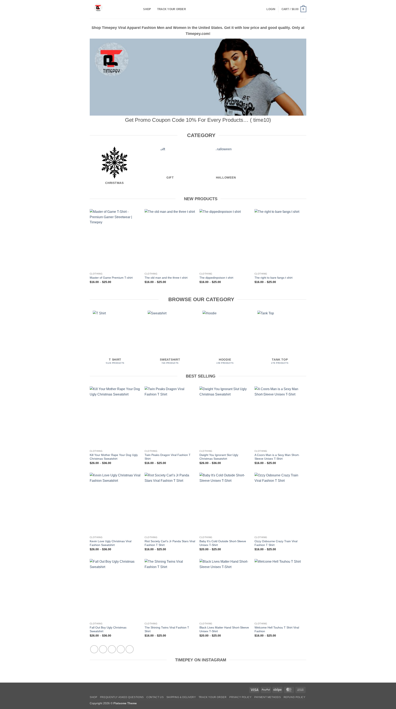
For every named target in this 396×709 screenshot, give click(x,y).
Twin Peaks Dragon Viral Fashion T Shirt (168, 456)
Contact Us (155, 697)
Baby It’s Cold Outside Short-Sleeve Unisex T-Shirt (222, 543)
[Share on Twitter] (103, 649)
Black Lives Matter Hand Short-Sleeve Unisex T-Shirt (224, 629)
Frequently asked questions (122, 697)
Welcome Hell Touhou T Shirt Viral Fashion (277, 629)
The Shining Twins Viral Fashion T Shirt (167, 629)
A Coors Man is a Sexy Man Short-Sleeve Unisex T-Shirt (277, 456)
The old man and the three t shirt (166, 277)
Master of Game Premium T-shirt (111, 277)
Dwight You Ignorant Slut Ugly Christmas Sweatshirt (218, 456)
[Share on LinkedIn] (130, 649)
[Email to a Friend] (112, 649)
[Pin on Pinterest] (121, 649)
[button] (270, 9)
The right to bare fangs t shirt (273, 277)
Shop (147, 9)
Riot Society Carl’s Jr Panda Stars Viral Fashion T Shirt (170, 543)
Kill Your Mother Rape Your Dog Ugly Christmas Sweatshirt (114, 456)
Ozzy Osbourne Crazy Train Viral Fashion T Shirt (276, 543)
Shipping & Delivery (181, 697)
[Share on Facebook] (94, 649)
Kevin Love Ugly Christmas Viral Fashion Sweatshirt (110, 543)
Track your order (171, 9)
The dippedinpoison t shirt (216, 277)
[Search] (138, 9)
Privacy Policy (240, 697)
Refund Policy (294, 697)
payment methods (267, 697)
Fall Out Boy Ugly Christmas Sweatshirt (108, 629)
